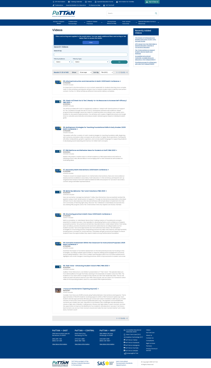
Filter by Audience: (59, 59)
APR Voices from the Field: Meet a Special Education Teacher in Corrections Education (146, 45)
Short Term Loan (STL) (133, 334)
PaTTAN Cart (150, 333)
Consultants (150, 341)
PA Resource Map (94, 5)
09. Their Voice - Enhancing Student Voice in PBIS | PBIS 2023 (85, 266)
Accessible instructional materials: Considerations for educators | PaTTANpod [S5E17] (145, 58)
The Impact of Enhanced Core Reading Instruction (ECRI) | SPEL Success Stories (145, 39)
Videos (148, 330)
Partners (149, 346)
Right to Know (150, 343)
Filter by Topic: (77, 59)
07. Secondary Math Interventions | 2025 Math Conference (85, 170)
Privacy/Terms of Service (151, 349)
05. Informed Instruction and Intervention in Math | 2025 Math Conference (91, 81)
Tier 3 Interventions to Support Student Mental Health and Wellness (145, 52)
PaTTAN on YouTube (131, 348)
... (125, 72)
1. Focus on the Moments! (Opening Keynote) (80, 289)
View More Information (59, 344)
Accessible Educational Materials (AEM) (133, 331)
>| (127, 72)
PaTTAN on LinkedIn (131, 351)
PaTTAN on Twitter (131, 340)
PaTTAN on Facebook (132, 343)
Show (74, 72)
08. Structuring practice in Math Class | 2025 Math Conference (86, 214)
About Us (149, 335)
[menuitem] (59, 22)
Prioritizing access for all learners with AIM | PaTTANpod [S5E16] (146, 63)
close (90, 42)
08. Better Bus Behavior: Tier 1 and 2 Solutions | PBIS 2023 (84, 191)
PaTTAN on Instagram (132, 345)
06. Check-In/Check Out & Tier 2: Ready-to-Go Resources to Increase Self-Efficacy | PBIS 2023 (95, 101)
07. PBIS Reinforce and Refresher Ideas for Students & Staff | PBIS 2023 (89, 150)
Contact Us (149, 338)
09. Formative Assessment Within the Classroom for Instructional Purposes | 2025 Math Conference (94, 243)
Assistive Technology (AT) (134, 337)
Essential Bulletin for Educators (76, 5)
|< (117, 72)
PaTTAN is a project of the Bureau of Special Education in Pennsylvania (81, 363)
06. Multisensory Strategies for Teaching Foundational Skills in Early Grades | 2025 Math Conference (94, 128)
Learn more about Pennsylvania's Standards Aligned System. (124, 363)
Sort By (96, 72)
